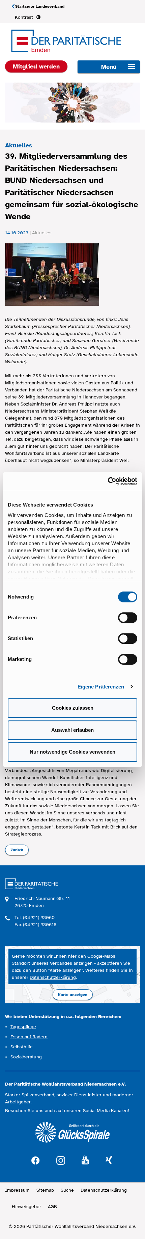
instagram (60, 1159)
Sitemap (45, 1190)
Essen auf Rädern (29, 1037)
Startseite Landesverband (39, 6)
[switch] (127, 617)
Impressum (17, 1190)
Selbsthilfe (21, 1047)
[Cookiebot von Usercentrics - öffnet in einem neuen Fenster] (107, 481)
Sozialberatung (26, 1057)
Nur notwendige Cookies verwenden (72, 752)
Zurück (16, 850)
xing (109, 1160)
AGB (52, 1206)
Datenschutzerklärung (53, 977)
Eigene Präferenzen (101, 686)
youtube (85, 1160)
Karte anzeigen (72, 994)
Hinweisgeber (26, 1206)
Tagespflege (23, 1027)
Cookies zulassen (72, 708)
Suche (67, 1190)
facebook (35, 1159)
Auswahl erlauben (72, 730)
